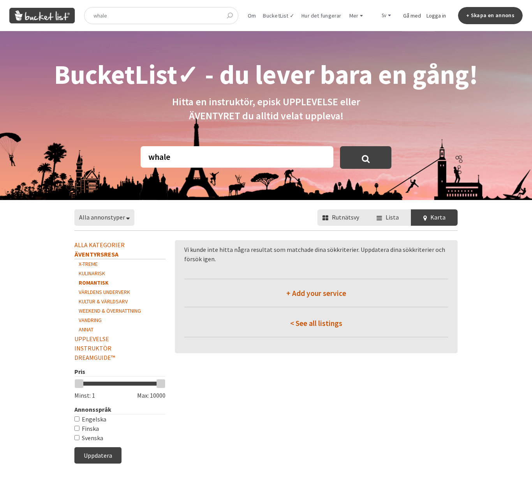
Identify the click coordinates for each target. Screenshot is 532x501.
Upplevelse (91, 339)
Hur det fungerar (321, 15)
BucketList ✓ (278, 15)
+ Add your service (316, 293)
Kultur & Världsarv (103, 301)
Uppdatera (98, 455)
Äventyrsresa (96, 254)
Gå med (412, 15)
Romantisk (94, 282)
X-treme (88, 263)
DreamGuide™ (94, 357)
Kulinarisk (92, 273)
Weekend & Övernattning (110, 310)
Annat (86, 329)
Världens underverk (104, 292)
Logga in (436, 15)
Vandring (90, 320)
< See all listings (316, 323)
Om (252, 15)
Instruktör (92, 348)
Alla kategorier (99, 245)
